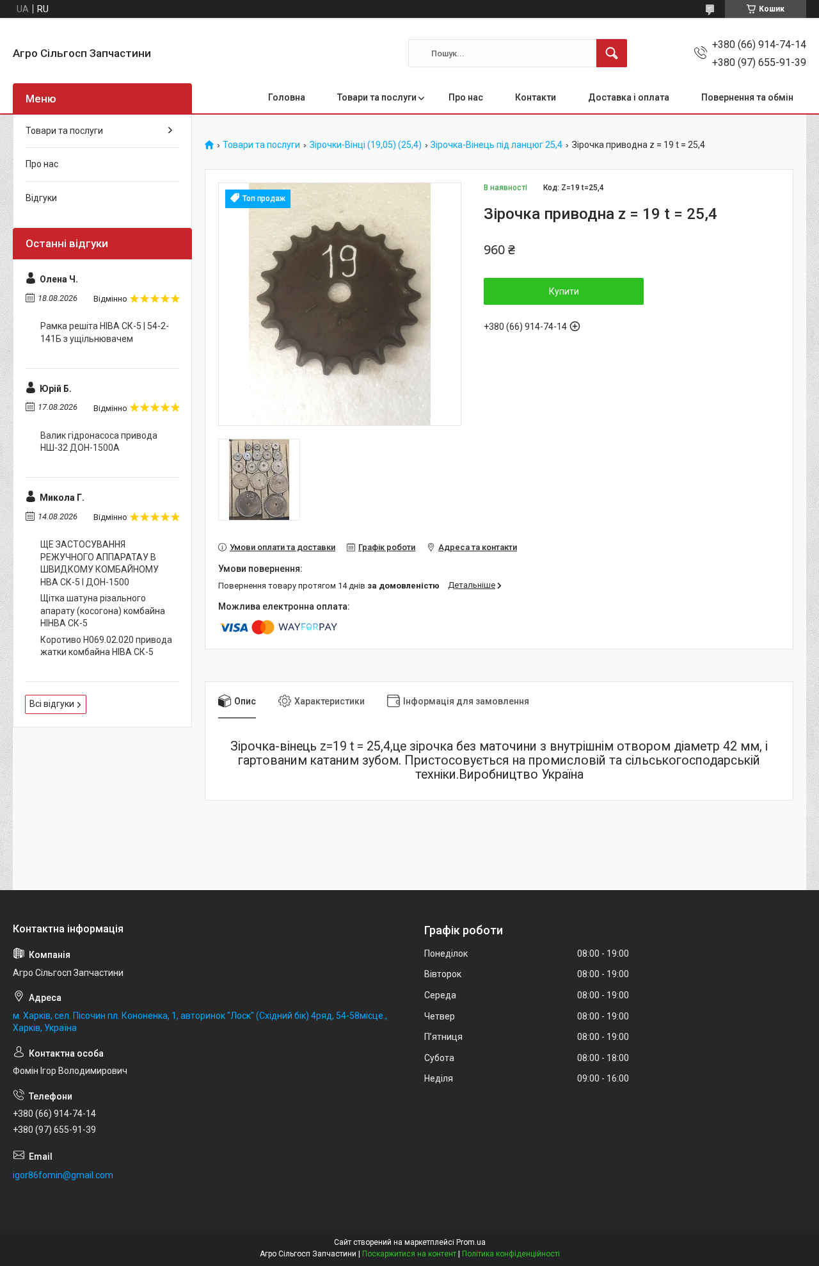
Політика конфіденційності (511, 1253)
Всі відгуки (51, 704)
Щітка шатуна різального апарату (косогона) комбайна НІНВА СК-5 (102, 610)
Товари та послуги (377, 97)
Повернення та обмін (747, 97)
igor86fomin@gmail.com (63, 1175)
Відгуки (41, 198)
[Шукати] (611, 53)
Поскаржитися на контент (409, 1253)
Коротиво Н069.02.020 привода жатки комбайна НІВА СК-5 (106, 646)
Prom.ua (471, 1242)
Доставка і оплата (628, 97)
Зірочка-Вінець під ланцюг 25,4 (496, 145)
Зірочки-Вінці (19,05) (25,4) (366, 145)
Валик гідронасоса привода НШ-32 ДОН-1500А (98, 441)
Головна (286, 97)
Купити (564, 291)
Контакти (535, 97)
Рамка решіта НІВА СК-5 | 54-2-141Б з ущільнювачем (104, 332)
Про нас (466, 97)
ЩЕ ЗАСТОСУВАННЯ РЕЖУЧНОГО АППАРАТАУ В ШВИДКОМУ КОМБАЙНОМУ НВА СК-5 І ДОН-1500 (99, 563)
